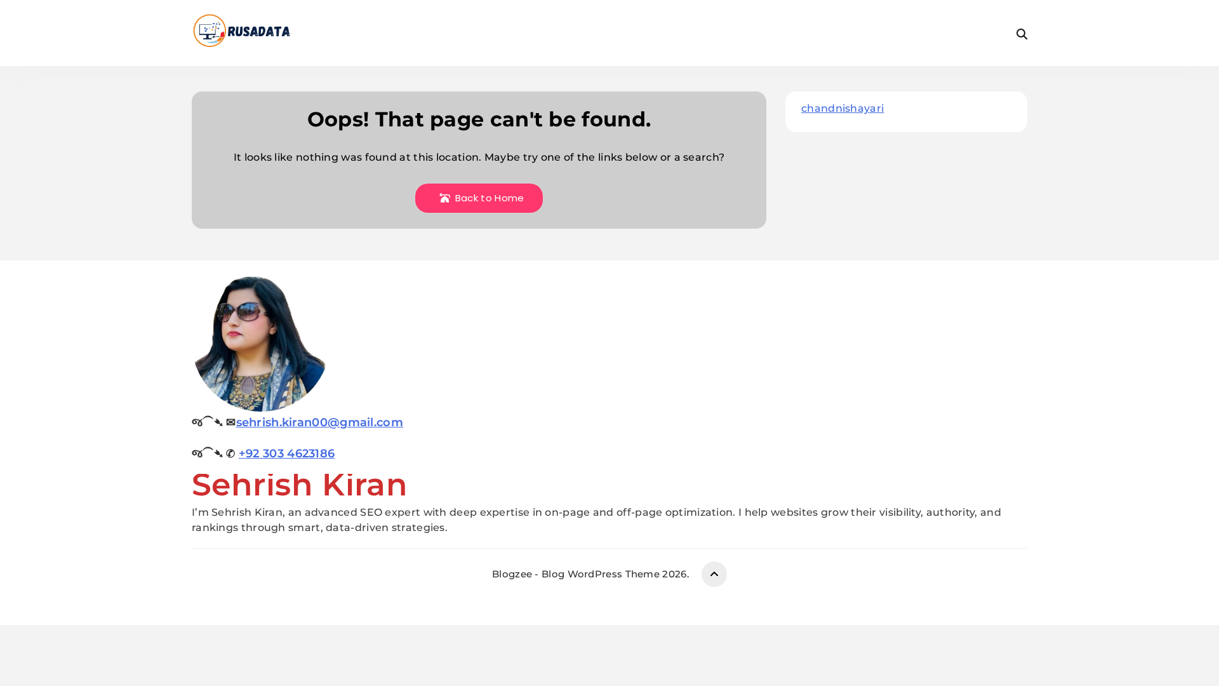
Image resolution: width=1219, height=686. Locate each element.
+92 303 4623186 (287, 454)
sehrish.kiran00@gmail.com (320, 422)
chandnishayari (842, 108)
